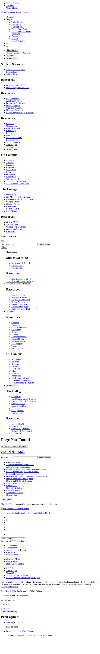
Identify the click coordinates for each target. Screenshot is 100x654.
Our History (11, 195)
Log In (9, 20)
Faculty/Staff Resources (21, 31)
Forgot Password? (18, 41)
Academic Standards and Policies (20, 464)
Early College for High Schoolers (20, 112)
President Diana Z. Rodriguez (23, 401)
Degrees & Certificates (15, 103)
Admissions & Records (15, 69)
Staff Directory (12, 211)
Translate (20, 541)
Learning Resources (14, 474)
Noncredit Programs (14, 110)
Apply (8, 43)
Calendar (10, 123)
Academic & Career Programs (18, 53)
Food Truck (11, 170)
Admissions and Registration (18, 467)
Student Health (12, 140)
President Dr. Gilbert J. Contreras (19, 199)
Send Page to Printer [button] (14, 622)
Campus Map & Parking (16, 227)
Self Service (16, 24)
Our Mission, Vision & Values (18, 197)
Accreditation (11, 548)
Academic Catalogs (14, 101)
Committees (11, 206)
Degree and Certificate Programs (19, 479)
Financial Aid (12, 50)
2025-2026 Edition (13, 452)
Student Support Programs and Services (22, 472)
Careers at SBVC (13, 559)
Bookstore (10, 165)
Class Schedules (13, 98)
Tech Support (11, 145)
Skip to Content (12, 3)
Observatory (11, 174)
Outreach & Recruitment (16, 229)
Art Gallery (11, 160)
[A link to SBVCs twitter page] (7, 520)
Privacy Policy (12, 555)
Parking (9, 135)
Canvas (14, 36)
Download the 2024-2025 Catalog (20, 631)
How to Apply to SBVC (16, 85)
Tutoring (9, 147)
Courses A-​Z (11, 486)
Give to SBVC (12, 222)
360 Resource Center (15, 179)
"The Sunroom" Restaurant (17, 184)
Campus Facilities (13, 204)
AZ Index (10, 5)
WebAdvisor (16, 22)
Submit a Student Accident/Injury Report (23, 577)
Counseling (11, 130)
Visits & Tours (12, 224)
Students (10, 56)
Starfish (14, 38)
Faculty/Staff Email (19, 29)
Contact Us (10, 231)
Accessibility (11, 545)
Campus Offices (13, 202)
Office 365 (15, 34)
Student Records (13, 142)
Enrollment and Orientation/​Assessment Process (26, 469)
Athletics (10, 163)
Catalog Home (12, 8)
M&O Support (12, 568)
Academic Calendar (14, 493)
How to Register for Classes (17, 87)
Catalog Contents (13, 490)
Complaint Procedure (9, 587)
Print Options (7, 500)
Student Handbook (14, 137)
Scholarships (11, 74)
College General (13, 462)
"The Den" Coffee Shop (16, 181)
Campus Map (11, 126)
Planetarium (11, 177)
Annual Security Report (16, 550)
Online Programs (13, 105)
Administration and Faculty (17, 483)
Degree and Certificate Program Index (22, 481)
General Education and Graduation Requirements (26, 476)
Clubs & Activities (13, 128)
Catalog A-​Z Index (14, 488)
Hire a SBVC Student (15, 564)
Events (9, 133)
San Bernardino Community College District (33, 513)
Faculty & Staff (12, 209)
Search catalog (7, 244)
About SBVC (12, 58)
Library (9, 172)
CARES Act (11, 552)
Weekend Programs (14, 108)
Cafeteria (10, 167)
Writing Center (12, 149)
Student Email (17, 27)
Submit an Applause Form (17, 575)
